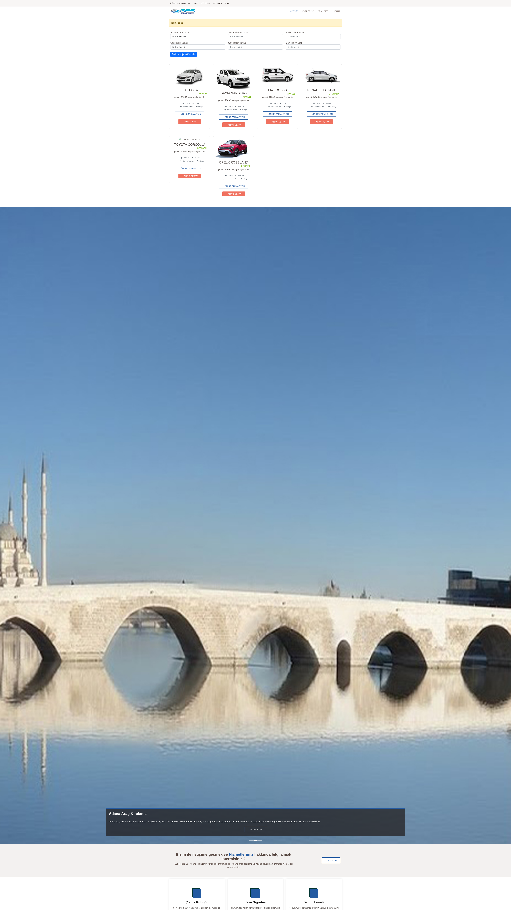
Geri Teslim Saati (294, 42)
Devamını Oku (255, 829)
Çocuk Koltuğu (197, 902)
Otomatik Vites (319, 106)
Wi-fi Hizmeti (314, 902)
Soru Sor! (331, 860)
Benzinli (240, 106)
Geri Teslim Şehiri (179, 42)
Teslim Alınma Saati (295, 32)
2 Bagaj (244, 110)
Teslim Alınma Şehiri (180, 32)
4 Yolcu (186, 158)
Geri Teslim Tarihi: (237, 42)
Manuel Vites (188, 106)
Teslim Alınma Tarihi (238, 32)
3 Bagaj (200, 106)
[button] (13, 525)
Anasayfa (294, 11)
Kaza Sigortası (256, 902)
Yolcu (187, 103)
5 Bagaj (288, 106)
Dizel (197, 103)
